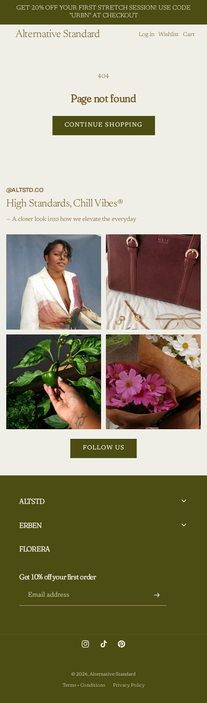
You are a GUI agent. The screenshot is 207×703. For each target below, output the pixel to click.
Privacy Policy (129, 685)
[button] (168, 34)
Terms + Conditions (84, 685)
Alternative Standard (113, 674)
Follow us (104, 448)
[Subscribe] (157, 595)
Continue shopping (103, 125)
